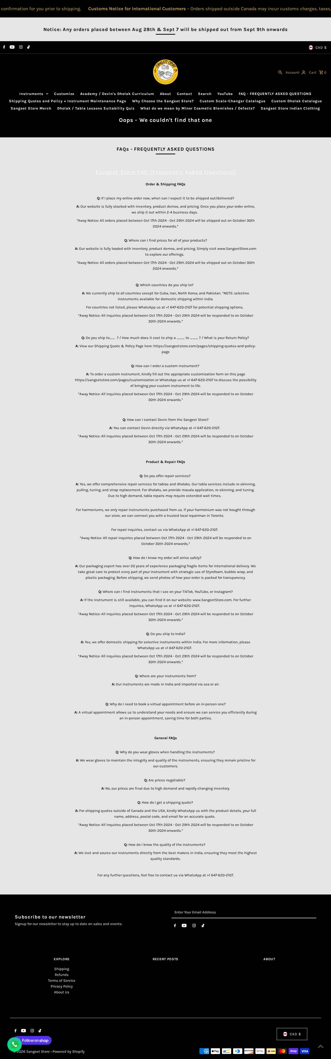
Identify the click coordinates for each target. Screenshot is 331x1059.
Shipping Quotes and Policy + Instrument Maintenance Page (67, 101)
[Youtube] (11, 47)
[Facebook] (3, 47)
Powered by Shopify (69, 1051)
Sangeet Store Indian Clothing (290, 108)
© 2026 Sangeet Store (32, 1051)
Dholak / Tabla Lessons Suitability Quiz (95, 108)
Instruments (31, 94)
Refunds (62, 975)
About (165, 94)
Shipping (61, 969)
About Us (61, 992)
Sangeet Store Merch (31, 108)
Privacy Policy (62, 986)
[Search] (280, 72)
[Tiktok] (28, 47)
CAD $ (321, 47)
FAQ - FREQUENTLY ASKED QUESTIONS (275, 94)
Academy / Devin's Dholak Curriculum (117, 94)
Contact (184, 94)
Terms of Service (61, 980)
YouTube (225, 94)
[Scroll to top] (320, 1046)
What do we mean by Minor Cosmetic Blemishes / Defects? (197, 108)
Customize (64, 94)
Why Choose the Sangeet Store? (163, 101)
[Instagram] (20, 47)
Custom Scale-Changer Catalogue (233, 101)
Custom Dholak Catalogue (296, 101)
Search (205, 94)
